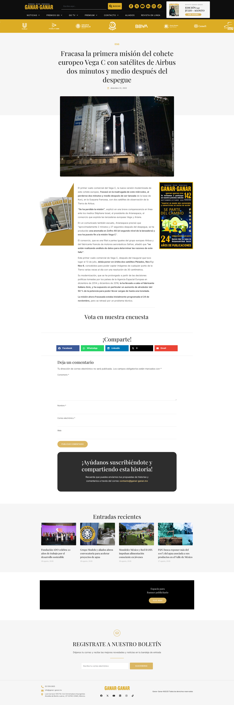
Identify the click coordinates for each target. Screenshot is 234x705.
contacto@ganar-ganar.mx (134, 481)
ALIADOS (130, 15)
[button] (67, 348)
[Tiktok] (159, 6)
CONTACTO (110, 15)
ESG (117, 44)
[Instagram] (154, 6)
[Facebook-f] (131, 6)
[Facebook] (101, 695)
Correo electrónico (66, 418)
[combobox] (83, 6)
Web (59, 430)
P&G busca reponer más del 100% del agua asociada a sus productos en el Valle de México (175, 553)
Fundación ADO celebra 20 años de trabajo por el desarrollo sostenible (55, 553)
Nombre (61, 405)
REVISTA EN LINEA (150, 15)
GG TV (72, 15)
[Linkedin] (120, 695)
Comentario (63, 375)
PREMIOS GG (53, 15)
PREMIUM (90, 15)
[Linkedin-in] (148, 6)
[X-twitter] (137, 6)
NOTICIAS (32, 15)
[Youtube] (142, 6)
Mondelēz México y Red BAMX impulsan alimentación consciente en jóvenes (135, 553)
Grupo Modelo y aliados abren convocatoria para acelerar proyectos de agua (96, 553)
